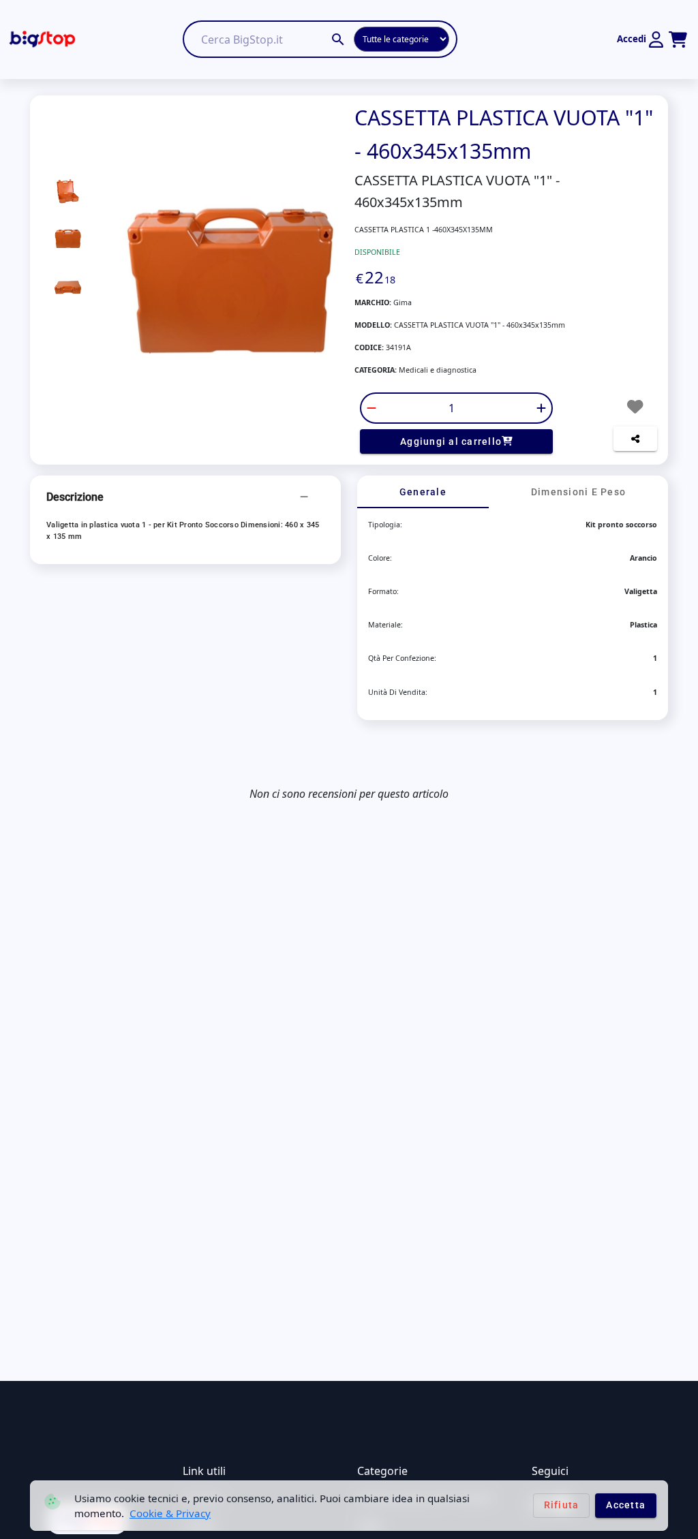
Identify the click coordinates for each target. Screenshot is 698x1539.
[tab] (423, 492)
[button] (185, 497)
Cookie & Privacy (170, 1513)
